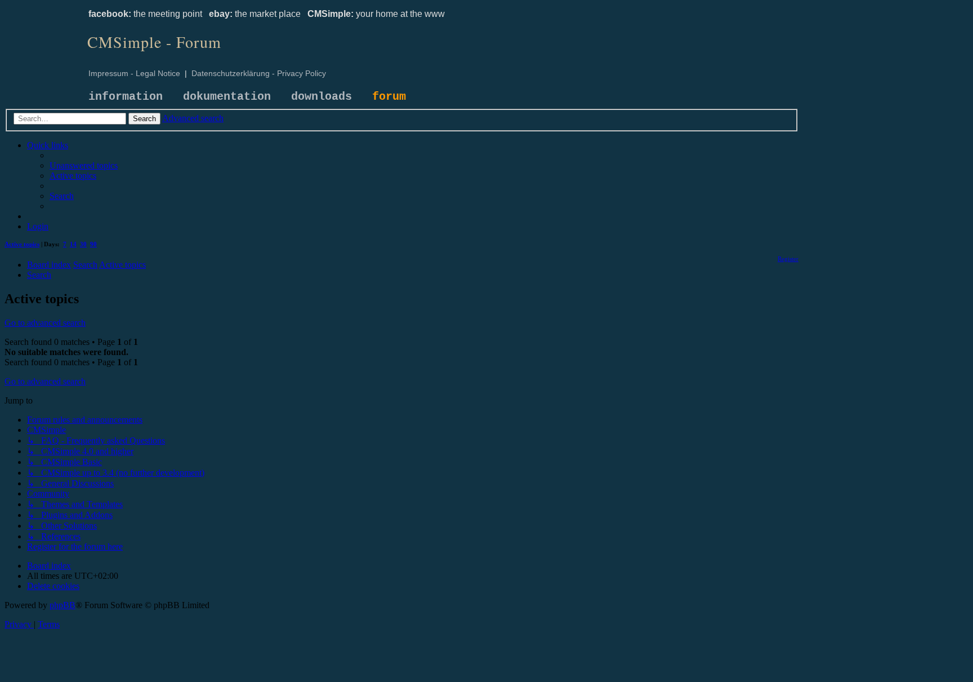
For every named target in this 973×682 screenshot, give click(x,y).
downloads (321, 96)
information (125, 96)
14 (73, 244)
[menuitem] (84, 165)
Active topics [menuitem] (22, 244)
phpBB (62, 605)
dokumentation (227, 96)
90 (93, 244)
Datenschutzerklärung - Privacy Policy (258, 73)
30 (83, 244)
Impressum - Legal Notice (134, 73)
